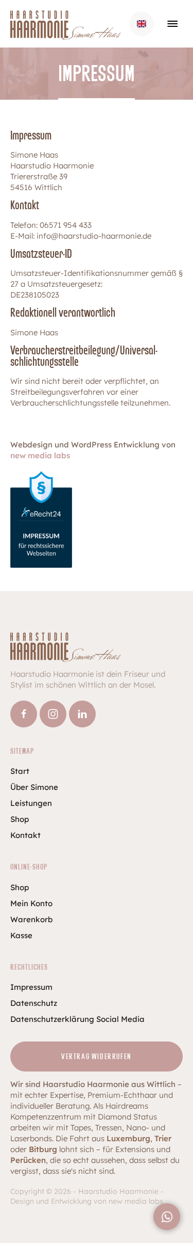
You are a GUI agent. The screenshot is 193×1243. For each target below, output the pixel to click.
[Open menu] (172, 24)
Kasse (21, 935)
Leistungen (31, 803)
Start (19, 771)
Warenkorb (31, 919)
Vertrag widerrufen (96, 1057)
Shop (19, 819)
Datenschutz (33, 1003)
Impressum (31, 987)
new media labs (40, 455)
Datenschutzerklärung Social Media (77, 1019)
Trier (162, 1138)
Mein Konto (31, 903)
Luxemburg (128, 1138)
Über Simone (34, 787)
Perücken (28, 1160)
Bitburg (43, 1149)
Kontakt (25, 835)
